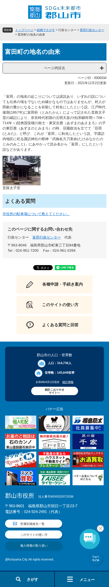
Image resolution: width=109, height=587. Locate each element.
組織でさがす (46, 30)
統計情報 (68, 382)
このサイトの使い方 (34, 535)
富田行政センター (92, 30)
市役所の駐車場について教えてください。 (36, 214)
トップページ (24, 30)
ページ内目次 (54, 68)
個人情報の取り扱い (34, 545)
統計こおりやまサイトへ (54, 391)
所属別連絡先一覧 (32, 524)
